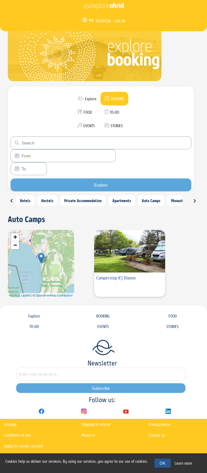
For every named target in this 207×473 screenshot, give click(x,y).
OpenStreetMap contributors (54, 295)
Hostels (47, 200)
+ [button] (15, 237)
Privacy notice (159, 424)
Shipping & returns (95, 424)
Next (198, 203)
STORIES (172, 326)
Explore (101, 185)
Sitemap (10, 424)
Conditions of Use (17, 435)
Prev (15, 203)
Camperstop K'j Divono (116, 278)
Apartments (121, 200)
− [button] (15, 245)
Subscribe (101, 388)
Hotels (25, 200)
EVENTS (103, 326)
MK (91, 20)
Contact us (157, 435)
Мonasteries (181, 200)
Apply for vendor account (23, 445)
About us (88, 435)
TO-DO (34, 326)
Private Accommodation (83, 200)
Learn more (183, 463)
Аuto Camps (151, 200)
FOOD (172, 316)
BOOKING (103, 316)
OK (162, 463)
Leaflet (25, 295)
